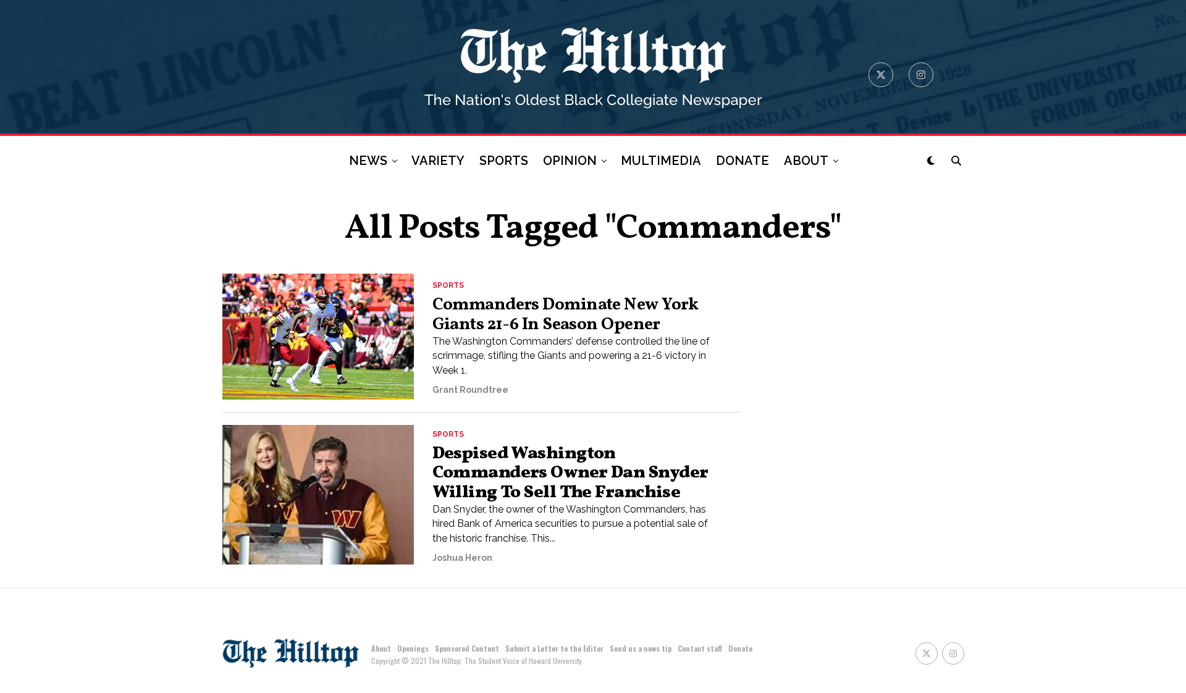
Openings (413, 648)
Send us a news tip (640, 648)
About (381, 648)
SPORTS (503, 160)
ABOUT (806, 160)
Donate (740, 648)
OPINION (570, 160)
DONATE (742, 160)
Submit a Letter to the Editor (554, 648)
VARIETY (438, 160)
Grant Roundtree (470, 390)
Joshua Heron (462, 558)
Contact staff (700, 648)
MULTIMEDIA (661, 160)
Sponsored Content (467, 648)
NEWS (368, 160)
